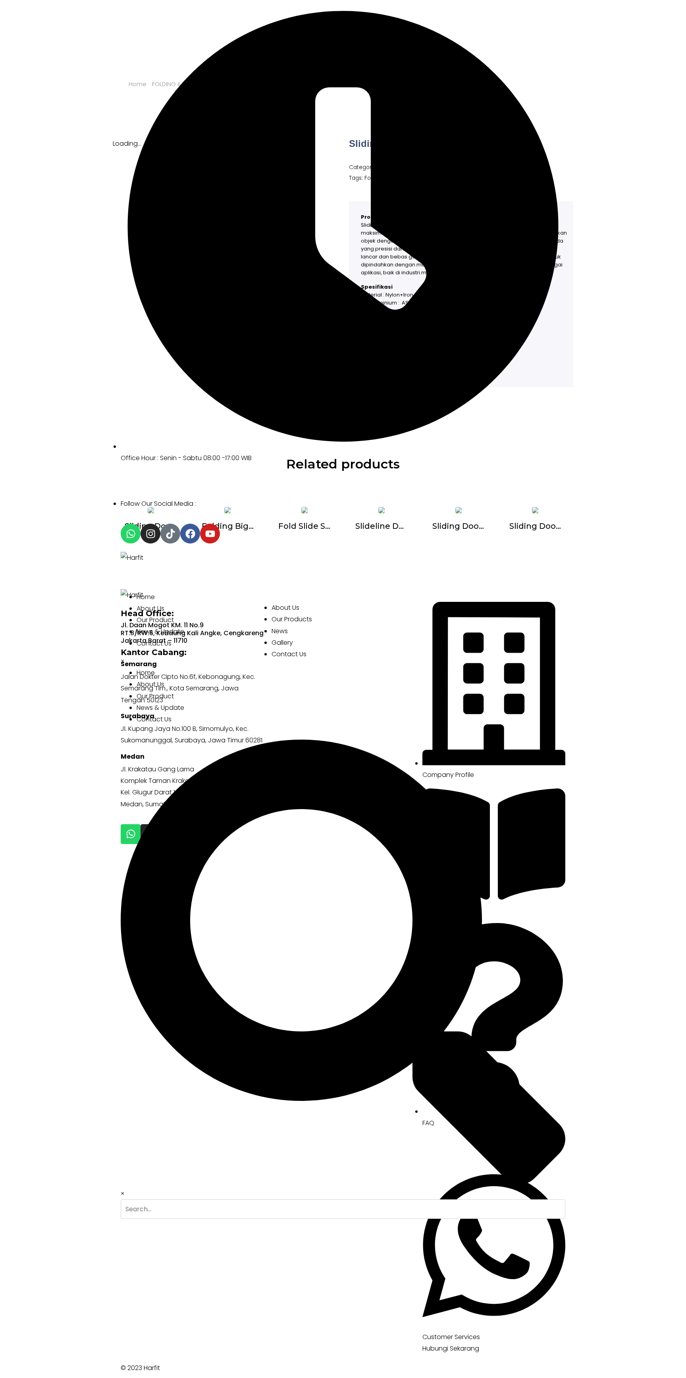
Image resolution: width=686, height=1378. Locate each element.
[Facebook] (190, 533)
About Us (150, 608)
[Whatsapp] (131, 533)
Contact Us (154, 643)
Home (146, 596)
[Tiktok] (170, 533)
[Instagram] (150, 533)
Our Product (155, 619)
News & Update (160, 631)
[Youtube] (210, 533)
